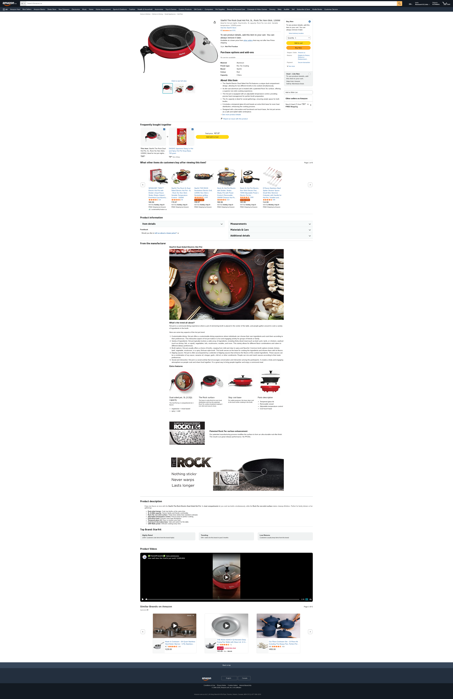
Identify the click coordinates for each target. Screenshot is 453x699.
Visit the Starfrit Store (228, 28)
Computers (209, 9)
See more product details (231, 114)
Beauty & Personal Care (236, 9)
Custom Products (185, 9)
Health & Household (145, 9)
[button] (5, 9)
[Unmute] (310, 599)
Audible (286, 9)
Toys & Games (171, 9)
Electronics (76, 9)
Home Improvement (103, 9)
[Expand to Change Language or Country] (411, 4)
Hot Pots (180, 14)
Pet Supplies (220, 9)
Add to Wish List (291, 92)
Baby (279, 9)
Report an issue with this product (235, 119)
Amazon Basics (39, 9)
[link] (181, 136)
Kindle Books (317, 9)
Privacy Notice (221, 685)
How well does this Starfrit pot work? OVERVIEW (166, 558)
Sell (293, 9)
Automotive (159, 9)
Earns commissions (172, 556)
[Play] (142, 599)
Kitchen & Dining (157, 14)
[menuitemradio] (306, 599)
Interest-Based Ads (245, 685)
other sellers (248, 40)
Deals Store (52, 9)
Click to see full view (179, 81)
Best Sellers (27, 9)
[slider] (222, 599)
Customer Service (331, 9)
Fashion (132, 9)
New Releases (64, 9)
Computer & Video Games (257, 9)
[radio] (168, 88)
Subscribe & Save (303, 9)
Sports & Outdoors (120, 9)
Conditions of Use (209, 685)
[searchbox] (211, 3)
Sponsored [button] (143, 610)
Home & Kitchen (145, 14)
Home (91, 9)
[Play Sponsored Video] (174, 626)
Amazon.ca (301, 52)
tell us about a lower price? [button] (166, 233)
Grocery (272, 9)
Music (84, 9)
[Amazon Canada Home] (206, 679)
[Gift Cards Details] (202, 9)
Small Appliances (170, 14)
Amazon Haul (15, 9)
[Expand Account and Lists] (429, 4)
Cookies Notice (233, 685)
